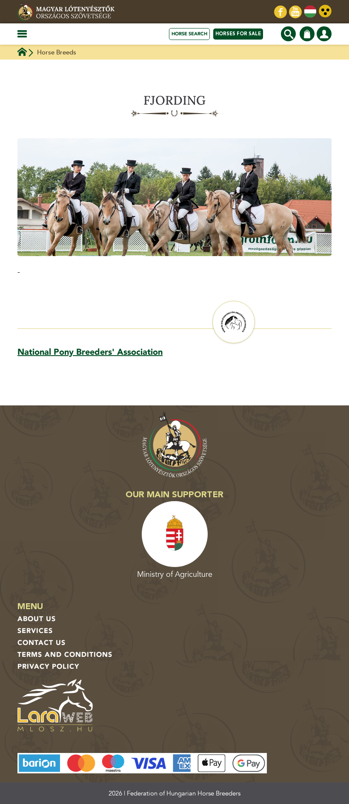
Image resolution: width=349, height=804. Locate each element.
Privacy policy (48, 666)
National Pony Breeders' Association (90, 352)
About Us (36, 619)
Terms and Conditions (64, 654)
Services (35, 631)
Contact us (41, 642)
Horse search (189, 34)
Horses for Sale (238, 34)
